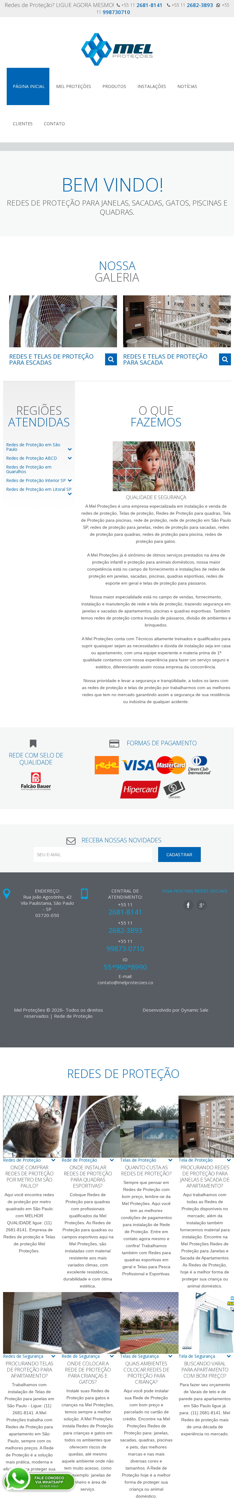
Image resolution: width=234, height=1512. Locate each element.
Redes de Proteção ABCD (31, 458)
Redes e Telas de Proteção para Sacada (165, 359)
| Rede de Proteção (71, 1016)
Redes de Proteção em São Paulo (33, 447)
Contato (54, 123)
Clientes (23, 123)
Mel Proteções (73, 86)
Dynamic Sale (194, 1010)
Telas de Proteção (138, 1160)
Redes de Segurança (23, 1356)
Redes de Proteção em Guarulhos (28, 469)
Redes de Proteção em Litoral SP (39, 489)
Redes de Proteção (22, 1160)
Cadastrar (179, 854)
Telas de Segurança (139, 1356)
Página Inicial (29, 86)
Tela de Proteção (196, 1160)
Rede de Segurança (81, 1356)
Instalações (151, 86)
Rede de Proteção (79, 1160)
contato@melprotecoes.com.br (130, 982)
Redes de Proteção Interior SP (36, 480)
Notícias (187, 86)
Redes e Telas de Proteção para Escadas (51, 359)
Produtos (114, 86)
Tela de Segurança (197, 1356)
